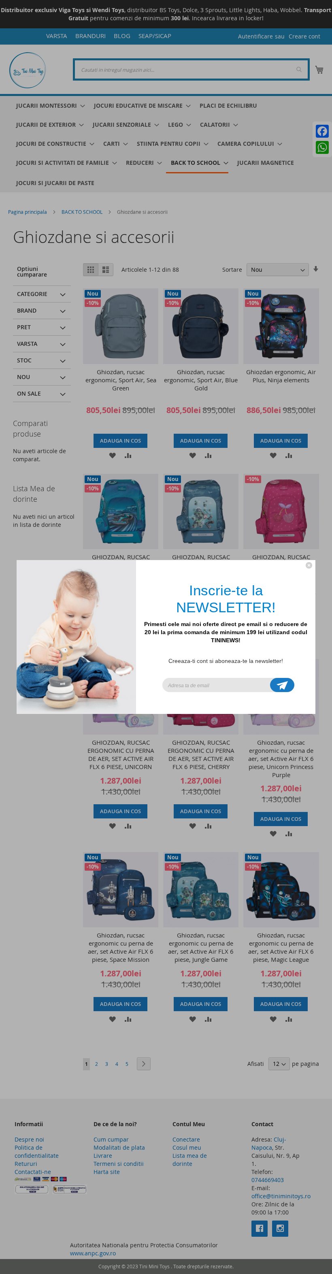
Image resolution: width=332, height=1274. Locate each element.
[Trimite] (282, 685)
